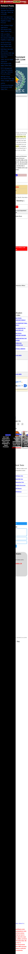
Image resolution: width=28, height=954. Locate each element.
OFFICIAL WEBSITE (20, 348)
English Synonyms (20, 485)
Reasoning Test (19, 482)
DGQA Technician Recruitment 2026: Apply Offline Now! (6, 44)
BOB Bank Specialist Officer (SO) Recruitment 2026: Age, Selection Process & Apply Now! (7, 53)
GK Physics (18, 488)
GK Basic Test (19, 475)
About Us (21, 923)
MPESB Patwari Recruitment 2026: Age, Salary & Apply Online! (7, 78)
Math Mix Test (19, 479)
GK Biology (18, 491)
